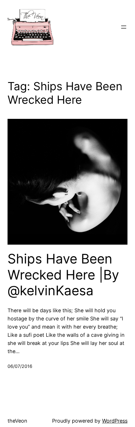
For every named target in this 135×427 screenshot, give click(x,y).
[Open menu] (123, 27)
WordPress (114, 421)
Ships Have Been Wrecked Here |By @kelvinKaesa (63, 274)
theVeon (17, 421)
